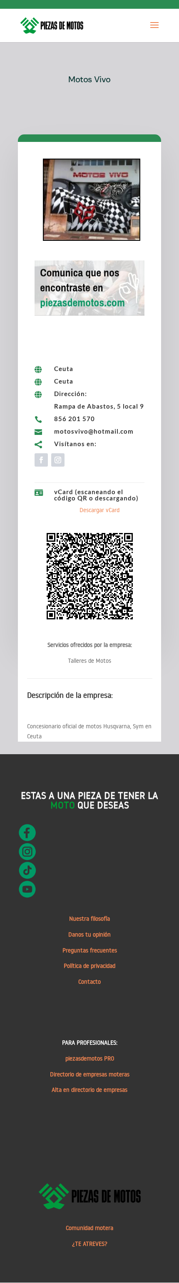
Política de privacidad (89, 966)
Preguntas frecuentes (89, 950)
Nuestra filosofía (89, 918)
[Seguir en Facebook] (41, 460)
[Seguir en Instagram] (58, 460)
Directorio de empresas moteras (89, 1074)
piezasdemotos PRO (89, 1058)
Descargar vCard (99, 510)
